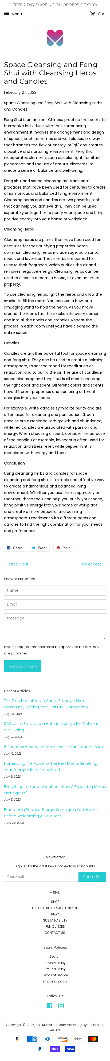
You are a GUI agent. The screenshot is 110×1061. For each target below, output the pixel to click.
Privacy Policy (55, 963)
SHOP (55, 902)
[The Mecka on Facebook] (49, 1007)
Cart (101, 13)
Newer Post (90, 564)
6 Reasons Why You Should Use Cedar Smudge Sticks (54, 747)
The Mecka (44, 1025)
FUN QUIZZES (55, 927)
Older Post (19, 564)
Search (55, 956)
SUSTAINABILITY (55, 920)
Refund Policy (55, 969)
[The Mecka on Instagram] (61, 1007)
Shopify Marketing (67, 1025)
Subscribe (92, 876)
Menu (16, 13)
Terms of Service (55, 975)
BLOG (55, 914)
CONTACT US (55, 933)
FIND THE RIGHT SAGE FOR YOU (55, 908)
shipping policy (55, 981)
